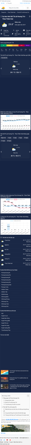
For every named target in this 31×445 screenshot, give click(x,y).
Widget (1, 442)
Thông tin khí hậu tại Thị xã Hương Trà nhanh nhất (17, 415)
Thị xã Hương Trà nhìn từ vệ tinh (12, 404)
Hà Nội (2, 3)
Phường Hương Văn (6, 279)
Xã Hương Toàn (5, 304)
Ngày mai (3, 137)
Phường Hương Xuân (6, 284)
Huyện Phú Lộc (4, 323)
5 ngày (14, 137)
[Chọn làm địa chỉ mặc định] (30, 16)
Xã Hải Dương (4, 294)
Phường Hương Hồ (5, 277)
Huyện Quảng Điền (5, 327)
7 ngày (20, 137)
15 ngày (3, 140)
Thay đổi (9, 3)
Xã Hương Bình (4, 296)
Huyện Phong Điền (5, 320)
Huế (2, 313)
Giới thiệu (6, 442)
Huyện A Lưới (4, 315)
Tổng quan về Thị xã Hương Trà (11, 398)
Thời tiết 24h (4, 57)
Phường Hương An (5, 272)
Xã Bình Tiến (4, 292)
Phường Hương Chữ (6, 275)
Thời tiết (16, 437)
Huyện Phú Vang (5, 325)
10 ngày (26, 137)
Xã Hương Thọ (4, 301)
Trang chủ (3, 12)
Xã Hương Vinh (4, 306)
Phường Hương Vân (6, 282)
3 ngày (9, 137)
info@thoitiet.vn (25, 437)
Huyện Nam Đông (5, 318)
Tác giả (11, 442)
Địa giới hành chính (9, 400)
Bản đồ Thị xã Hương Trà (11, 402)
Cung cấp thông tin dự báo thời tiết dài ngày (15, 413)
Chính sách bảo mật (4, 444)
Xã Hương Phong (5, 299)
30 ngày (9, 140)
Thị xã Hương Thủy (5, 330)
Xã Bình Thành (4, 289)
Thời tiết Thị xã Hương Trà (9, 407)
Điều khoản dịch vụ (17, 442)
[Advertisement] (15, 93)
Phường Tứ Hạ (4, 287)
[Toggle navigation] (28, 7)
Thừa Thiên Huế (11, 12)
